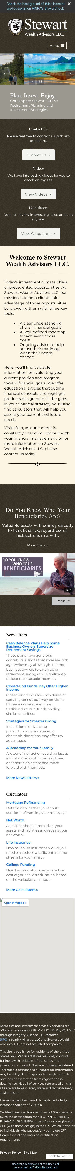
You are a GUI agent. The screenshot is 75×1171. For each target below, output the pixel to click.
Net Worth (15, 820)
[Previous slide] (4, 73)
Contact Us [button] (36, 155)
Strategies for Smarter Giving (31, 721)
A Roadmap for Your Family (29, 748)
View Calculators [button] (36, 234)
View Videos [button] (36, 194)
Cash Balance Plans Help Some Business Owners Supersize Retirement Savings (33, 646)
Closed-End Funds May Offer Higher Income (37, 687)
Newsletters (16, 635)
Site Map (30, 1152)
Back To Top (57, 1155)
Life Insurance (18, 842)
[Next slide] (70, 73)
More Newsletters (22, 778)
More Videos (37, 545)
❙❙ (40, 81)
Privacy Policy (10, 1152)
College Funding (20, 865)
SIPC (3, 1039)
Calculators (16, 794)
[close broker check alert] (69, 3)
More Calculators (22, 890)
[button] (57, 45)
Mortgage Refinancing (25, 802)
